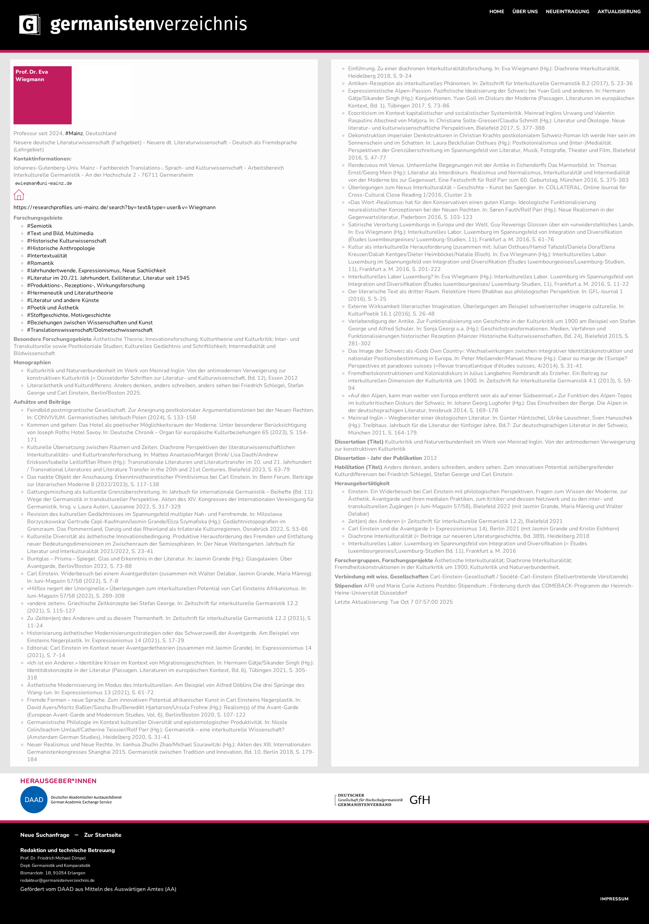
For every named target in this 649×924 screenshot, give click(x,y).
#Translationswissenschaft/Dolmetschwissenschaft (90, 330)
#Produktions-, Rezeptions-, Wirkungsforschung (86, 285)
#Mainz (74, 133)
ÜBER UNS (525, 11)
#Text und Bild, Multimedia (60, 233)
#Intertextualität (47, 255)
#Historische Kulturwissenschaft (66, 241)
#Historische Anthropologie (61, 248)
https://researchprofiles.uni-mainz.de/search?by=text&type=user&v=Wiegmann (115, 207)
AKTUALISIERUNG (619, 11)
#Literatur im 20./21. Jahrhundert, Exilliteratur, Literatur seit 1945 (108, 278)
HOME (496, 11)
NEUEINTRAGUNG (568, 11)
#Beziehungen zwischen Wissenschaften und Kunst (90, 322)
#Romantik (40, 263)
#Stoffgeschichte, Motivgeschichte (69, 315)
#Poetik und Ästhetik (53, 307)
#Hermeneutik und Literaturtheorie (70, 293)
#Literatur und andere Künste (63, 300)
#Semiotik (39, 226)
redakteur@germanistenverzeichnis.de (57, 880)
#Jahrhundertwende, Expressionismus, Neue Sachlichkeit (96, 270)
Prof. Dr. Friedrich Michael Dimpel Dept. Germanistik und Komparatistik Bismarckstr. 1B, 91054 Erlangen (55, 865)
